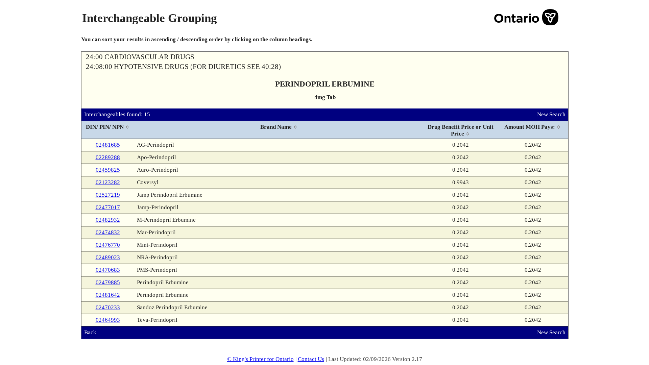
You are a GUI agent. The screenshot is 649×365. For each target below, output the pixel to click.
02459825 (108, 170)
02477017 (108, 207)
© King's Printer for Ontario (260, 359)
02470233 (108, 307)
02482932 (108, 220)
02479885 (108, 282)
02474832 (108, 232)
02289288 (108, 157)
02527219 (108, 195)
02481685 (108, 145)
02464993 (108, 320)
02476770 (108, 245)
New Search (551, 114)
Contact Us (311, 359)
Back (90, 332)
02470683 (108, 270)
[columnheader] (107, 130)
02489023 (108, 257)
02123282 (108, 182)
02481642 (108, 295)
